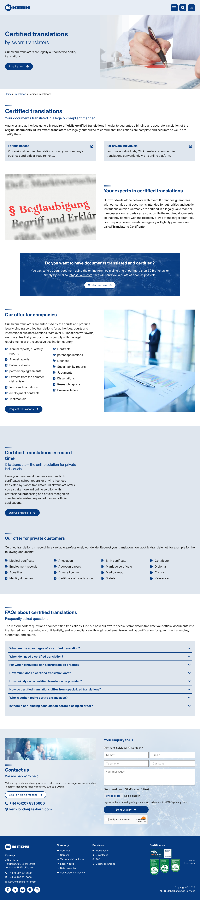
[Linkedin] (8, 890)
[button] (174, 7)
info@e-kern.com (80, 275)
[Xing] (15, 890)
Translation (20, 94)
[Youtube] (22, 890)
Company (137, 747)
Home (8, 94)
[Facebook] (30, 890)
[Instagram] (37, 890)
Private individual (116, 747)
